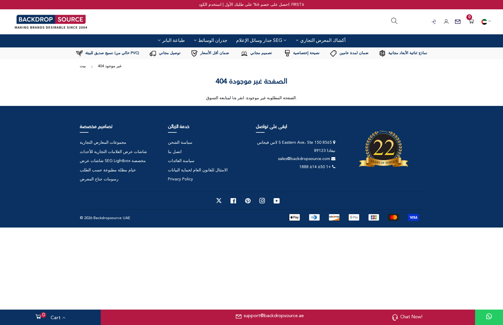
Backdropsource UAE (111, 218)
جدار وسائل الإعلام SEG (259, 40)
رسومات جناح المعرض (99, 179)
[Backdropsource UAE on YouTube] (277, 201)
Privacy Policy (180, 179)
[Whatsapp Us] (489, 317)
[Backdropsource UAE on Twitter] (219, 201)
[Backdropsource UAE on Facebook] (233, 201)
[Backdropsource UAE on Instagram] (262, 201)
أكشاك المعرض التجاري (322, 40)
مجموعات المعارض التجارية (103, 143)
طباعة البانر (173, 40)
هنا (234, 98)
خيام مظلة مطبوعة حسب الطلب (108, 170)
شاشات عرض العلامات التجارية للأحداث (113, 152)
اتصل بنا (175, 152)
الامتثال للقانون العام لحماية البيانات (198, 170)
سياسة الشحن (180, 143)
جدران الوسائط (212, 40)
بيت (83, 66)
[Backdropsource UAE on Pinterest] (248, 201)
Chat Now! (411, 317)
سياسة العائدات (181, 161)
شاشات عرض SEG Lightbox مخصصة (113, 161)
